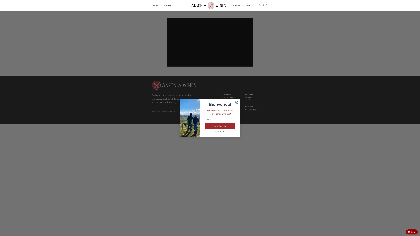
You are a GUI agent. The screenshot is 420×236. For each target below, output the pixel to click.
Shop (155, 6)
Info (248, 6)
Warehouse (237, 6)
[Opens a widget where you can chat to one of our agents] (412, 232)
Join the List (220, 126)
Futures (167, 6)
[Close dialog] (237, 102)
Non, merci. (220, 132)
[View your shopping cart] (266, 5)
